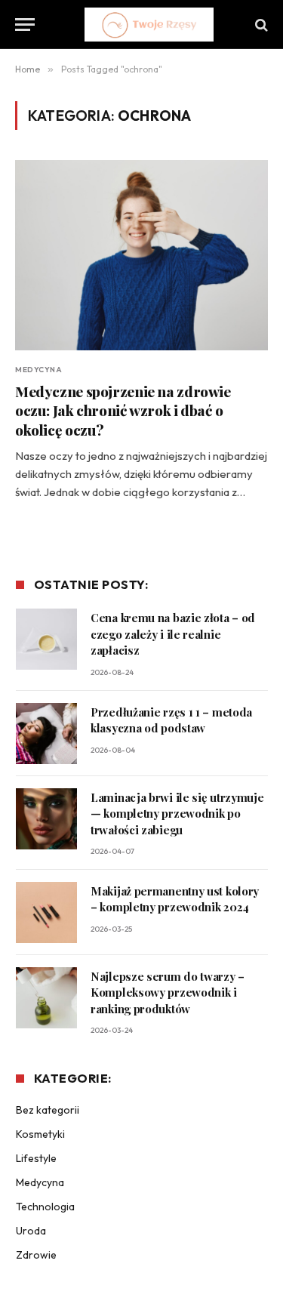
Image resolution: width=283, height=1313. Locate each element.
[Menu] (25, 25)
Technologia (45, 1206)
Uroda (31, 1230)
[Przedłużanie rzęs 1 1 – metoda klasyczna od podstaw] (46, 733)
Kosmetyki (40, 1134)
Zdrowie (36, 1255)
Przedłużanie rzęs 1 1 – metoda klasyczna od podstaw (171, 719)
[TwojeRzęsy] (149, 24)
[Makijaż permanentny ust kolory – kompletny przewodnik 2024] (46, 912)
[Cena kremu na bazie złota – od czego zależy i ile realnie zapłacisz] (46, 639)
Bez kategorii (47, 1110)
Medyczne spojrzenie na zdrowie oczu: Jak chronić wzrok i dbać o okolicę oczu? (123, 410)
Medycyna (40, 1182)
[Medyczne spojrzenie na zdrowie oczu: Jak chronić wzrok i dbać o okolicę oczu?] (141, 255)
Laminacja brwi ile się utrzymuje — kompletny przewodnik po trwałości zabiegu (177, 813)
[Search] (260, 25)
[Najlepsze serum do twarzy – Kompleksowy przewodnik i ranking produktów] (46, 997)
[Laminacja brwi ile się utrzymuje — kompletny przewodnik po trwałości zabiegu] (46, 818)
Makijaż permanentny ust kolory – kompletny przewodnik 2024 (175, 898)
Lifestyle (36, 1158)
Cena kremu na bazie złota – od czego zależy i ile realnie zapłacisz (173, 634)
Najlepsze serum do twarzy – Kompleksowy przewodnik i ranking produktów (168, 992)
